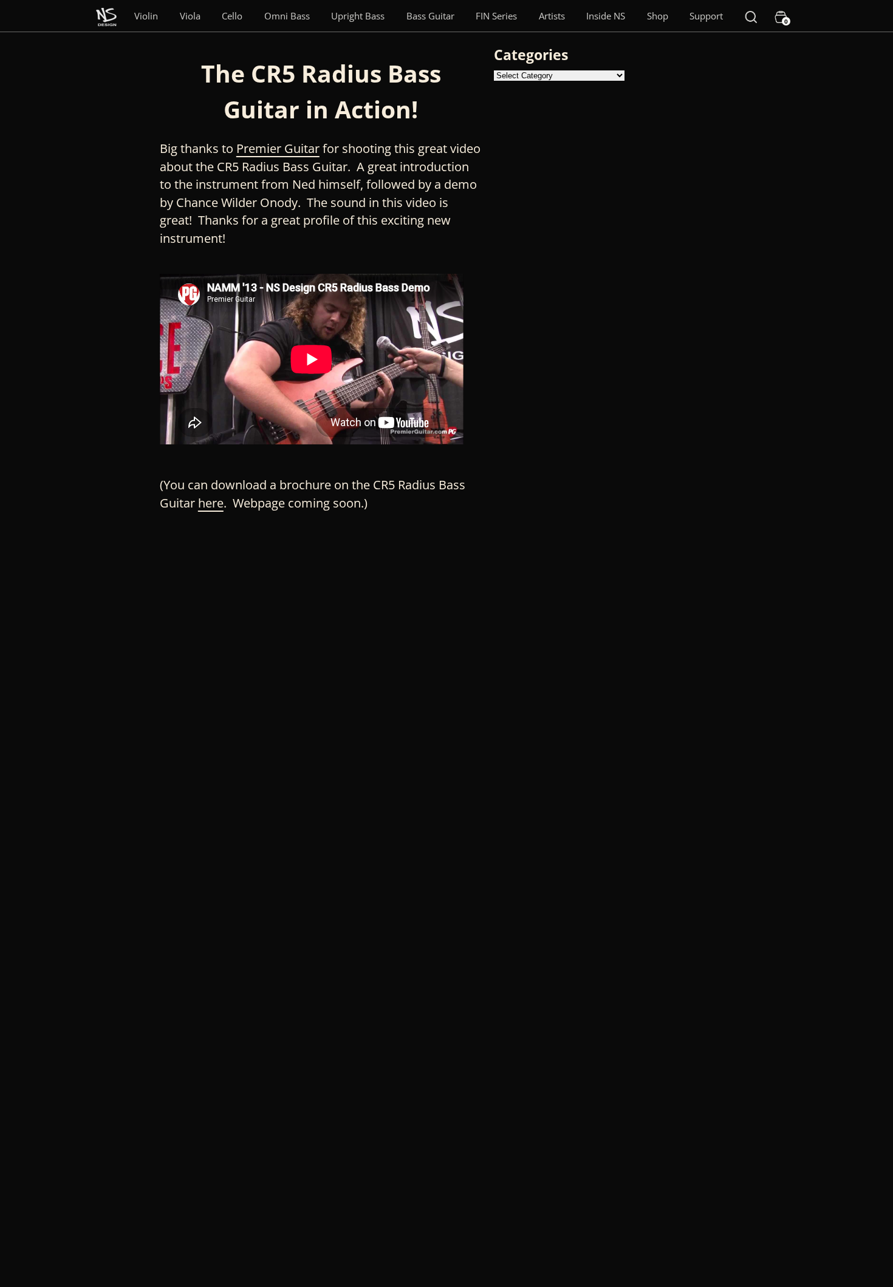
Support (706, 16)
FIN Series (496, 16)
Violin (146, 16)
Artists (552, 16)
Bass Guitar (430, 16)
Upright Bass (358, 16)
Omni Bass (287, 16)
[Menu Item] (106, 16)
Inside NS (605, 16)
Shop (657, 16)
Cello (232, 16)
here (211, 503)
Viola (190, 16)
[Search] (751, 16)
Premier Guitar (278, 148)
